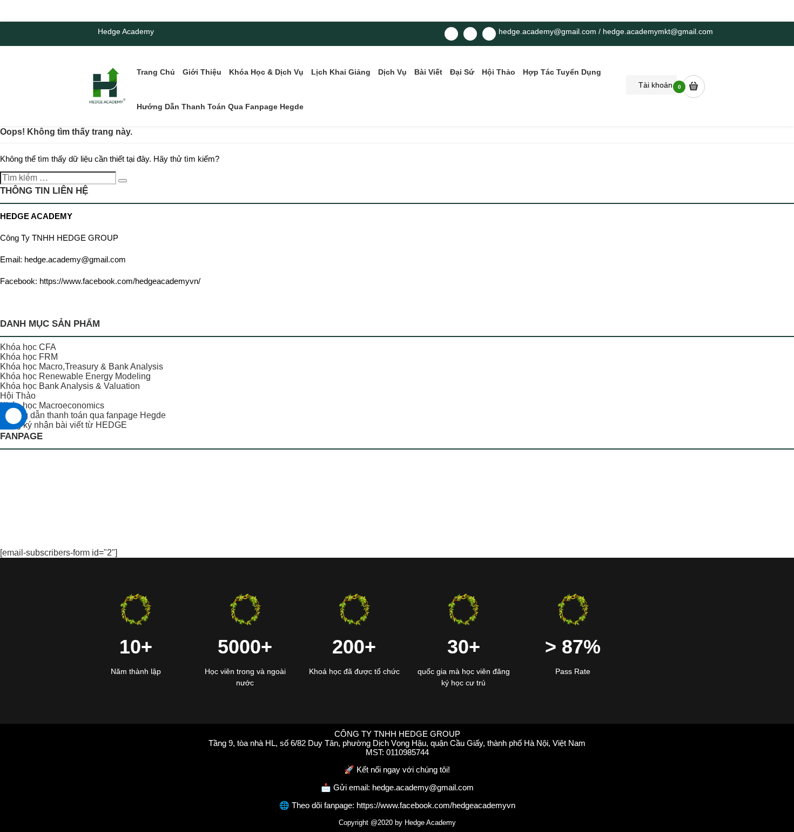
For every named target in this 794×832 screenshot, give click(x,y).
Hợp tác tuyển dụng (562, 72)
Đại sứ (462, 72)
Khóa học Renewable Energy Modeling (75, 376)
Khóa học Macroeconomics (52, 405)
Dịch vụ (392, 72)
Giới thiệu (202, 72)
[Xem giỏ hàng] (693, 86)
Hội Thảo (498, 72)
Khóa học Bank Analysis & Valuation (70, 386)
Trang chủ (156, 72)
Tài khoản (654, 85)
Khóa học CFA (28, 347)
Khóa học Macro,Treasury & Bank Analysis (81, 366)
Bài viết (428, 72)
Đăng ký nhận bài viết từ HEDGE (63, 425)
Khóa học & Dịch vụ (266, 72)
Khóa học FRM (29, 356)
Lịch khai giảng (341, 72)
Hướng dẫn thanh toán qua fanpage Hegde (220, 106)
